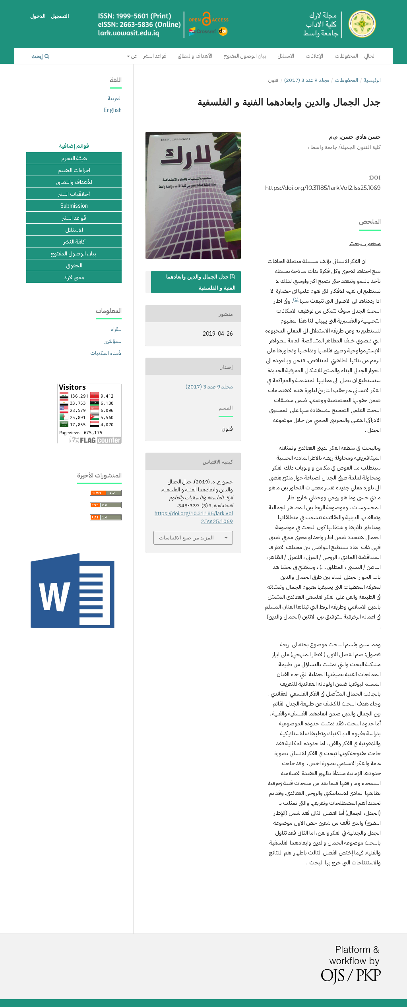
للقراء (116, 329)
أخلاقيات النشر (74, 194)
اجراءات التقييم (74, 170)
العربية (115, 98)
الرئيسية (372, 80)
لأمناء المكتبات (106, 353)
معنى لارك (74, 278)
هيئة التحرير (74, 158)
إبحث (38, 56)
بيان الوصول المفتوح (245, 56)
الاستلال (286, 56)
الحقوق (74, 266)
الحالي (370, 56)
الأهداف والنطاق (195, 56)
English (113, 110)
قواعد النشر (155, 56)
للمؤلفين (113, 341)
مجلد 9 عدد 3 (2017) (306, 80)
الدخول (38, 16)
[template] (74, 632)
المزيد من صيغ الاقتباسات (186, 537)
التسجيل (60, 16)
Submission (74, 206)
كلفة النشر (74, 242)
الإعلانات (314, 56)
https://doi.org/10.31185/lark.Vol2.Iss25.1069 (323, 187)
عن (133, 56)
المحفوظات (346, 56)
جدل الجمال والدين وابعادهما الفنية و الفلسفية (201, 282)
